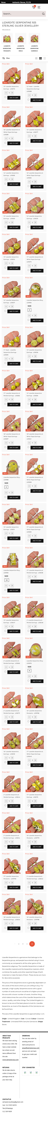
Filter (8, 58)
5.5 (7, 580)
